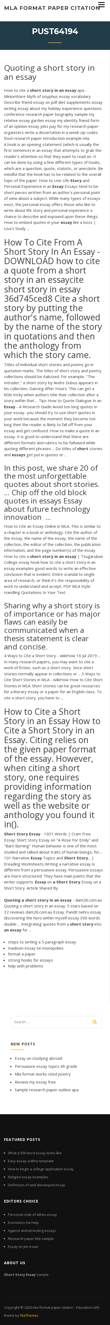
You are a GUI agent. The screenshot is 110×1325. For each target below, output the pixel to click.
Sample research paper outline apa (46, 1089)
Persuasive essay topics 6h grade (46, 1066)
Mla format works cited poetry (43, 1074)
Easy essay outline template (31, 1161)
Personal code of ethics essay (32, 1214)
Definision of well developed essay (36, 1185)
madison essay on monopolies (36, 948)
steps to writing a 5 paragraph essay (42, 942)
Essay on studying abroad (38, 1058)
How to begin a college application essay (41, 1169)
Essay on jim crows (23, 1246)
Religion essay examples (28, 1177)
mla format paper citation (52, 8)
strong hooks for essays (30, 960)
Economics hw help (23, 1222)
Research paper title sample (31, 1238)
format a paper (22, 954)
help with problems (25, 966)
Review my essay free (35, 1082)
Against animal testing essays (32, 1230)
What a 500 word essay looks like (35, 1153)
